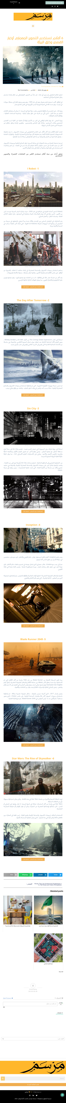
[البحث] (3, 1038)
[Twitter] (58, 6)
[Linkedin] (52, 6)
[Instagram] (55, 6)
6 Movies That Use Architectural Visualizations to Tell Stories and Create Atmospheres (48, 884)
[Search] (3, 1079)
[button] (33, 26)
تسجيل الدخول (7, 998)
